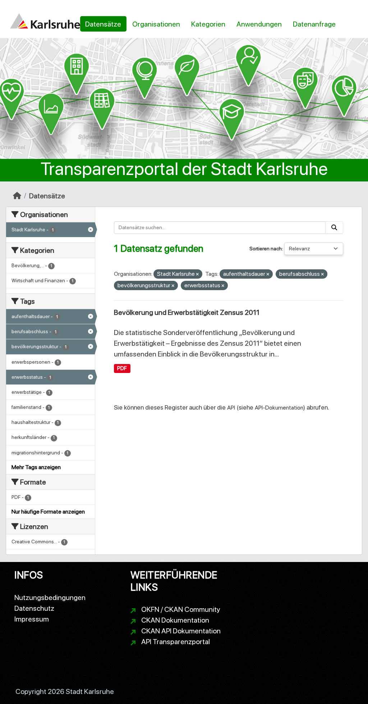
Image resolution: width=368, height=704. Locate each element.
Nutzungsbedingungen (50, 597)
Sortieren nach (265, 248)
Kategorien (208, 24)
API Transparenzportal (175, 641)
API (231, 407)
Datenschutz (34, 608)
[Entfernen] (197, 274)
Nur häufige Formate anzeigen (48, 511)
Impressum (31, 619)
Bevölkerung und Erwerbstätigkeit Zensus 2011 (186, 312)
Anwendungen (259, 24)
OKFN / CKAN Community (180, 609)
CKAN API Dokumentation (181, 631)
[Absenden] (334, 227)
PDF (122, 368)
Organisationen (156, 24)
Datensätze (103, 24)
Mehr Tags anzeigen (36, 467)
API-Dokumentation (279, 407)
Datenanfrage (314, 24)
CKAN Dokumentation (175, 620)
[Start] (17, 196)
